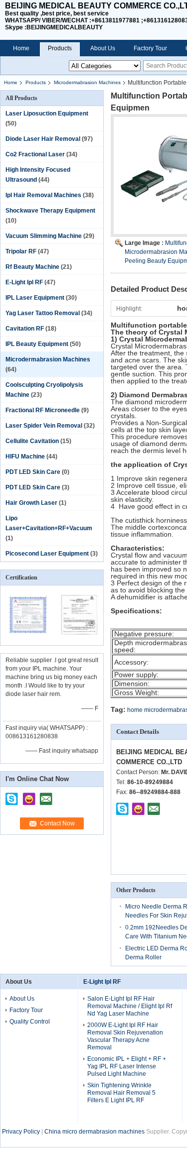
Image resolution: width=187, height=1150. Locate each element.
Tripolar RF (20, 251)
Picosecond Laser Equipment (47, 553)
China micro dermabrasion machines (94, 1131)
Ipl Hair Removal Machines (43, 195)
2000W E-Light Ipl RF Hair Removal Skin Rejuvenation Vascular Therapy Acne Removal (125, 1036)
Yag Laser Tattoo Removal (42, 313)
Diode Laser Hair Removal (42, 138)
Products (60, 48)
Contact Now (57, 823)
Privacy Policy (21, 1131)
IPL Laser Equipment (34, 297)
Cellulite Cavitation (32, 441)
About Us (102, 48)
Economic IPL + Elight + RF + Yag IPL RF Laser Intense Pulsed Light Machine (126, 1066)
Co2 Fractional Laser (35, 154)
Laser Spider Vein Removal (43, 425)
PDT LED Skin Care (32, 471)
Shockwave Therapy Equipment (50, 210)
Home (21, 48)
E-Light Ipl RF (24, 282)
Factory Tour (150, 48)
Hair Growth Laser (31, 502)
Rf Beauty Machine (32, 266)
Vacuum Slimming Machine (43, 235)
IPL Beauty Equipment (36, 344)
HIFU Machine (25, 456)
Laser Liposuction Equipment (46, 113)
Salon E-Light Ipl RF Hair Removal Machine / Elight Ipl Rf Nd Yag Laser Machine (129, 1006)
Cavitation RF (24, 328)
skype (11, 795)
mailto (45, 795)
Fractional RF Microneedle (42, 410)
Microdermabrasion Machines (87, 82)
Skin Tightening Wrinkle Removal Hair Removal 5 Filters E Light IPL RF (121, 1093)
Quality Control (29, 1021)
